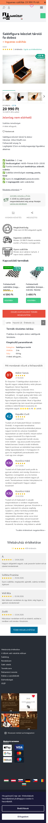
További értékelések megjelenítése (30, 530)
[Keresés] (3, 8)
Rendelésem (6, 661)
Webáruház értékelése (24, 542)
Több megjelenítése (24, 630)
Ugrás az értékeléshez (33, 49)
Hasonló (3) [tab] (17, 323)
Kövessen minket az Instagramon (21, 733)
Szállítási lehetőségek (11, 123)
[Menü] (41, 8)
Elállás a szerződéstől (10, 676)
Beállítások (23, 808)
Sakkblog (5, 657)
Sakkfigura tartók (23, 347)
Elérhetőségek (7, 680)
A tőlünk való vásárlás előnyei (13, 653)
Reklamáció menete (9, 672)
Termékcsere (6, 668)
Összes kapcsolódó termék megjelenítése (24, 313)
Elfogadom (23, 816)
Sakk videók (6, 664)
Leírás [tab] (8, 323)
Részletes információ (11, 190)
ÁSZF (3, 683)
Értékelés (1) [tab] (29, 323)
